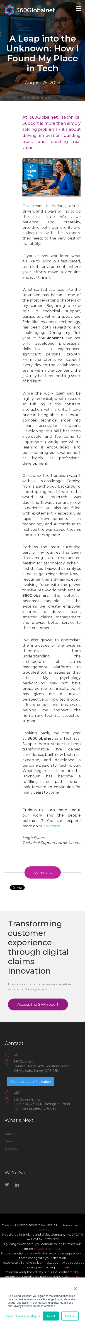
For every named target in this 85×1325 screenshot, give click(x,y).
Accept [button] (50, 1316)
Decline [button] (70, 1316)
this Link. (74, 1276)
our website (49, 826)
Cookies (43, 1230)
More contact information (30, 1082)
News (9, 1141)
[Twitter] (8, 1185)
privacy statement (47, 1248)
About (10, 1134)
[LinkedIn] (18, 1185)
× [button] (75, 1287)
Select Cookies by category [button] (23, 1316)
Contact (11, 1148)
